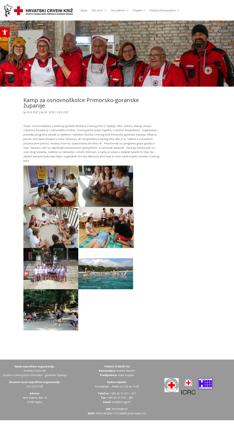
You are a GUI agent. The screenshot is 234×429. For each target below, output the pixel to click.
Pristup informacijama (163, 10)
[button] (5, 32)
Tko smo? (97, 10)
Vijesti (83, 10)
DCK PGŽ (32, 112)
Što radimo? (118, 10)
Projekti (137, 10)
